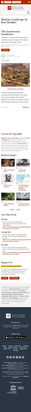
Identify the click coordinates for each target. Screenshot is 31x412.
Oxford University (15, 289)
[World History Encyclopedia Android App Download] (21, 337)
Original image (5, 138)
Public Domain (22, 143)
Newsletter (18, 346)
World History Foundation (10, 362)
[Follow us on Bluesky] (14, 358)
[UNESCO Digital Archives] (15, 389)
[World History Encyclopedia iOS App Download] (10, 337)
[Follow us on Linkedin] (17, 358)
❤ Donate (5, 50)
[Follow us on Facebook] (7, 358)
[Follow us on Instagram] (20, 358)
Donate (4, 278)
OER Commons (13, 296)
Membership (8, 2)
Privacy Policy (23, 347)
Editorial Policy (12, 347)
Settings (15, 350)
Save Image (5, 60)
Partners (15, 349)
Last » (18, 209)
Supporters (23, 349)
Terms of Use (7, 349)
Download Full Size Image (15, 89)
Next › (12, 209)
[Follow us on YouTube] (23, 358)
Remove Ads (26, 107)
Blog (5, 347)
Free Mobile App (16, 2)
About (4, 346)
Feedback (26, 346)
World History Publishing (8, 365)
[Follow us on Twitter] (10, 358)
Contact (10, 346)
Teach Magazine (13, 298)
